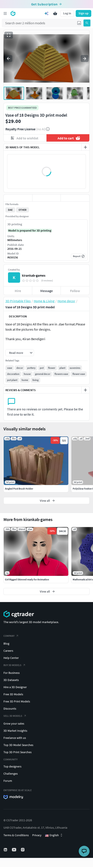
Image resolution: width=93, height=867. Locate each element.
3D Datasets (11, 680)
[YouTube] (14, 849)
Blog (6, 643)
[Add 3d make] (85, 147)
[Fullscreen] (8, 35)
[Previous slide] (8, 58)
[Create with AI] (46, 13)
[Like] (18, 197)
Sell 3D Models (12, 715)
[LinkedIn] (6, 849)
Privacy (37, 835)
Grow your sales (13, 723)
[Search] (86, 23)
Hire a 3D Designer (15, 687)
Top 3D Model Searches (18, 745)
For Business (11, 673)
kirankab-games (33, 275)
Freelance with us (14, 738)
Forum (7, 781)
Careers (8, 651)
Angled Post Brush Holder (19, 488)
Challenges (10, 774)
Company (8, 635)
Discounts (9, 708)
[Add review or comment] (85, 390)
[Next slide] (84, 58)
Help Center (11, 658)
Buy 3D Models (12, 665)
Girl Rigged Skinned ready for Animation (27, 579)
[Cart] (55, 13)
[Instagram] (23, 849)
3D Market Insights (15, 731)
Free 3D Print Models (16, 701)
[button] (79, 23)
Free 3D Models (13, 694)
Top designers (12, 766)
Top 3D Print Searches (17, 752)
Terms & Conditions (16, 835)
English (52, 835)
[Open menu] (5, 13)
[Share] (75, 197)
